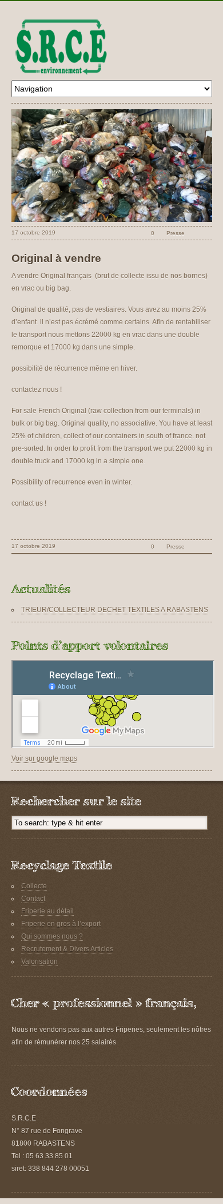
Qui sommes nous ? (52, 936)
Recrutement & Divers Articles (67, 949)
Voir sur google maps (44, 758)
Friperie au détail (47, 911)
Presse (175, 233)
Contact (33, 899)
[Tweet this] (193, 233)
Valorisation (39, 961)
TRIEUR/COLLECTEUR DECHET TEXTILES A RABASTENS (114, 610)
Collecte (34, 886)
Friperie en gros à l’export (61, 924)
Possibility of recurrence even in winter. (71, 482)
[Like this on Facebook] (206, 233)
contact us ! (28, 503)
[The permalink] (133, 233)
